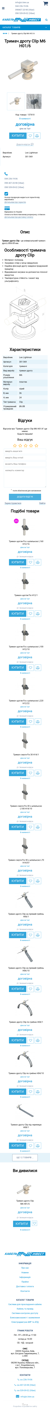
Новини (25, 1272)
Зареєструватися (13, 503)
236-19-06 (21, 6)
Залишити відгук (26, 557)
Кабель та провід (25, 1309)
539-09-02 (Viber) (25, 13)
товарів (27, 1157)
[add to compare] (37, 136)
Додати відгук (23, 144)
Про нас (25, 1268)
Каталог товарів (11, 27)
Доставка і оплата (25, 1286)
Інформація (25, 1277)
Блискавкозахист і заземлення (25, 1317)
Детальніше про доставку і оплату (18, 217)
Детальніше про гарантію (15, 202)
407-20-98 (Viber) (24, 10)
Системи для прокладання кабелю (25, 1304)
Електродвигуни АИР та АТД (25, 1322)
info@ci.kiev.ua (27, 1396)
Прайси (25, 1282)
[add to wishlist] (30, 136)
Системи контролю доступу (25, 1313)
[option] (25, 71)
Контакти (25, 1291)
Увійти (42, 503)
